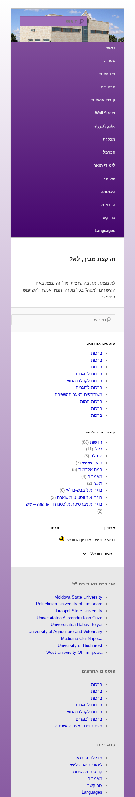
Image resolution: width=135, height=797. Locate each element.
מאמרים (94, 476)
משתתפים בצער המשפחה (78, 394)
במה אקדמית (90, 469)
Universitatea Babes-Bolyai (76, 624)
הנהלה (96, 455)
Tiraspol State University (78, 610)
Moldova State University (78, 597)
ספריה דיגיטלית (107, 67)
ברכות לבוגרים (89, 387)
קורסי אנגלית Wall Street (103, 106)
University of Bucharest (80, 645)
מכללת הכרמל (109, 146)
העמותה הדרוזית (108, 198)
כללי (98, 449)
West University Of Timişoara (74, 652)
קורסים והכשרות (87, 771)
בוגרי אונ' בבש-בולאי (84, 490)
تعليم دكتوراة (104, 126)
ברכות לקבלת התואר (83, 380)
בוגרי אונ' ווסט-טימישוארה (79, 497)
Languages (105, 231)
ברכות (96, 353)
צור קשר (107, 217)
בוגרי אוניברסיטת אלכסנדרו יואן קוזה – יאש (64, 504)
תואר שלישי (92, 462)
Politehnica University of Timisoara (69, 604)
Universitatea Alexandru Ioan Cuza (69, 617)
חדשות (96, 442)
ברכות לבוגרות (89, 373)
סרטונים (108, 87)
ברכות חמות (91, 401)
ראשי (110, 47)
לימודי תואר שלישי (104, 172)
